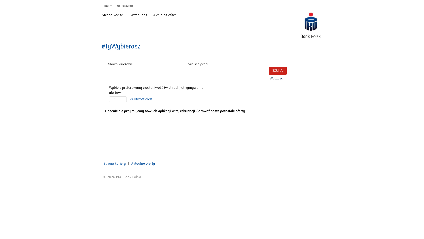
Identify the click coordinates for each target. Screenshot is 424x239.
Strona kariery (113, 15)
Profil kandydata (124, 5)
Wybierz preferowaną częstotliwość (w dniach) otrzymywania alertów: (156, 90)
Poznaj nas (139, 15)
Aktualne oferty (165, 15)
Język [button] (107, 5)
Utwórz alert (142, 99)
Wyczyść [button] (276, 78)
